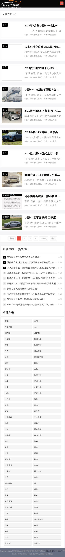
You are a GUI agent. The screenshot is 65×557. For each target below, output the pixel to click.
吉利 (6, 357)
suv (35, 327)
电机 (36, 477)
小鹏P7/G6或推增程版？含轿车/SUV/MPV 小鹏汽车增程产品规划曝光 (42, 89)
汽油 (6, 429)
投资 (36, 495)
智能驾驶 (8, 507)
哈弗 (36, 465)
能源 (6, 363)
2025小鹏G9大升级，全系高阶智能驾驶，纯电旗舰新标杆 (42, 132)
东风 (6, 405)
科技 (6, 441)
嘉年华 (37, 543)
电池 (36, 507)
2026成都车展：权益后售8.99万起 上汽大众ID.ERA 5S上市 (34, 273)
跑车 (6, 423)
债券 (6, 537)
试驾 (36, 489)
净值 (36, 537)
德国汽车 (37, 339)
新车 (6, 321)
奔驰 (36, 369)
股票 (36, 453)
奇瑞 (6, 375)
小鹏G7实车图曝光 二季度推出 (42, 217)
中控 (36, 525)
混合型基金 (38, 519)
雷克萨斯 (37, 429)
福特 (36, 363)
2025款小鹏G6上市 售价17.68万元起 (42, 110)
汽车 (6, 453)
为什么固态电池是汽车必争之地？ (23, 289)
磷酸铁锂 (8, 483)
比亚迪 (7, 399)
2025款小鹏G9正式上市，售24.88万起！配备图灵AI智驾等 (42, 153)
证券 (36, 531)
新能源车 (8, 459)
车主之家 (37, 417)
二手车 (7, 471)
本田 (6, 381)
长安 (6, 477)
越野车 (37, 333)
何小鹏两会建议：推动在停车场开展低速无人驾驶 (42, 196)
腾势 (36, 399)
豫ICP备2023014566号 (54, 551)
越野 (6, 489)
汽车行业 (37, 375)
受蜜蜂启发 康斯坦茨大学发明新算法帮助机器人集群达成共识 (36, 262)
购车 (6, 531)
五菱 (6, 411)
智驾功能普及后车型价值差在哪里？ (24, 257)
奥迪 (36, 405)
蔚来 (6, 495)
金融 (6, 513)
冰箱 (36, 441)
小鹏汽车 (37, 387)
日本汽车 (8, 327)
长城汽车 (37, 381)
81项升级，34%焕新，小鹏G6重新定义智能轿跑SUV (42, 174)
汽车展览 (8, 465)
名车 (6, 447)
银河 (36, 459)
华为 (6, 525)
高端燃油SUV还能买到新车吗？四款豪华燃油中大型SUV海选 (35, 283)
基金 (6, 519)
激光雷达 (8, 501)
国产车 (7, 333)
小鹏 (6, 393)
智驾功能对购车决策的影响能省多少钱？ (26, 299)
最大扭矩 (37, 471)
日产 (6, 351)
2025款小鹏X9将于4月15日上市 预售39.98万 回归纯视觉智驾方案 (42, 68)
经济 (36, 447)
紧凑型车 (37, 351)
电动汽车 (37, 435)
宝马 (6, 345)
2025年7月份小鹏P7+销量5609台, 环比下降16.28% (42, 25)
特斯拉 (7, 435)
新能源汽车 (38, 357)
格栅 (36, 513)
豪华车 (37, 411)
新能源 (7, 369)
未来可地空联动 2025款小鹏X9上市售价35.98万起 (42, 46)
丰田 (36, 321)
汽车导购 (8, 417)
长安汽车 (37, 393)
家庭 (36, 501)
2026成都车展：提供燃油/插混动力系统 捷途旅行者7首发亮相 (35, 268)
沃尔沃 (37, 423)
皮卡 (6, 387)
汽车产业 (37, 345)
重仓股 (7, 543)
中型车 (7, 339)
